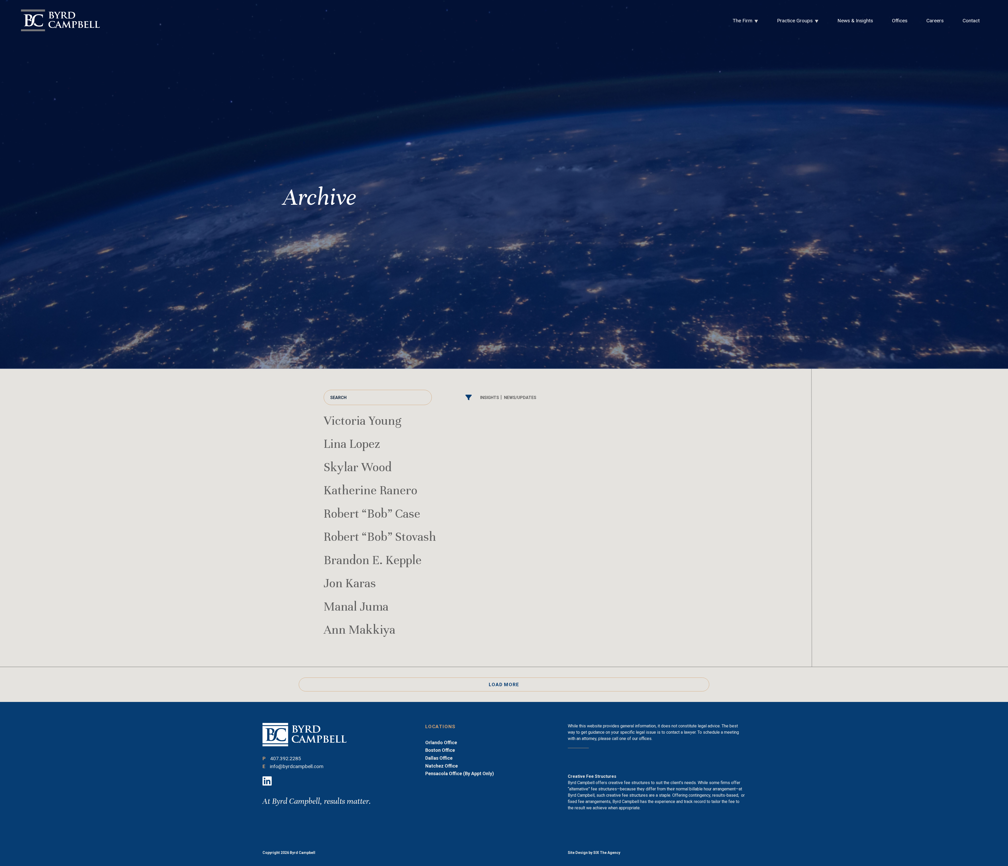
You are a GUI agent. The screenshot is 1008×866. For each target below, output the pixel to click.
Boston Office (440, 750)
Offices (899, 21)
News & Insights (855, 21)
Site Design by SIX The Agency (594, 853)
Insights (489, 397)
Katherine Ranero (370, 490)
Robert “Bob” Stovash (380, 536)
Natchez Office (441, 766)
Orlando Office (441, 742)
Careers (935, 21)
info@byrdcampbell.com (296, 766)
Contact (971, 21)
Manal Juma (356, 606)
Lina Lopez (352, 443)
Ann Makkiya (359, 629)
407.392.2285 (285, 758)
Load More (504, 684)
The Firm (742, 21)
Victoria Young (362, 420)
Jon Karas (350, 583)
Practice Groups (795, 21)
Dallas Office (439, 758)
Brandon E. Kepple (373, 560)
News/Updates (520, 397)
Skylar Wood (358, 467)
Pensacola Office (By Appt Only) (459, 773)
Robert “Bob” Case (372, 513)
